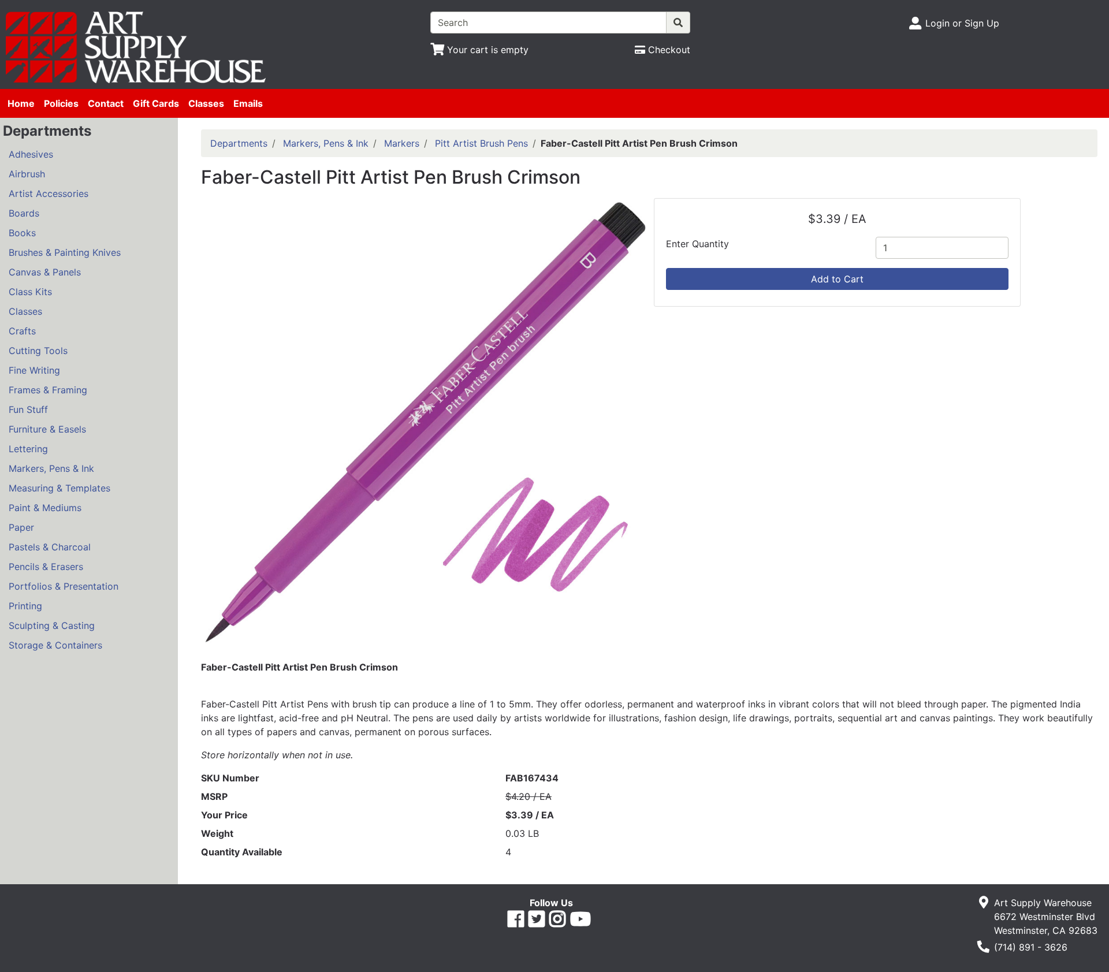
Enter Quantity (697, 243)
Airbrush (27, 174)
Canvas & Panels (45, 272)
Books (22, 233)
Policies (61, 103)
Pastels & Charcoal (50, 547)
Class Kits (30, 291)
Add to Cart (837, 279)
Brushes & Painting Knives (65, 252)
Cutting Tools (38, 350)
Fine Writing (34, 370)
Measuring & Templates (59, 488)
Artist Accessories (48, 193)
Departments (238, 143)
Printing (25, 606)
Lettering (28, 449)
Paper (21, 527)
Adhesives (31, 154)
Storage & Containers (55, 645)
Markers (401, 143)
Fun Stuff (28, 409)
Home (21, 103)
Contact (106, 103)
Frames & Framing (48, 390)
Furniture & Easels (47, 429)
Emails (248, 103)
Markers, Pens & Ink (51, 468)
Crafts (22, 331)
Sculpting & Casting (52, 625)
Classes (206, 103)
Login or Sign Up (962, 23)
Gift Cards (156, 103)
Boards (24, 213)
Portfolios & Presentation (63, 586)
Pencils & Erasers (46, 566)
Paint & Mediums (45, 507)
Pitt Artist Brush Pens (481, 143)
